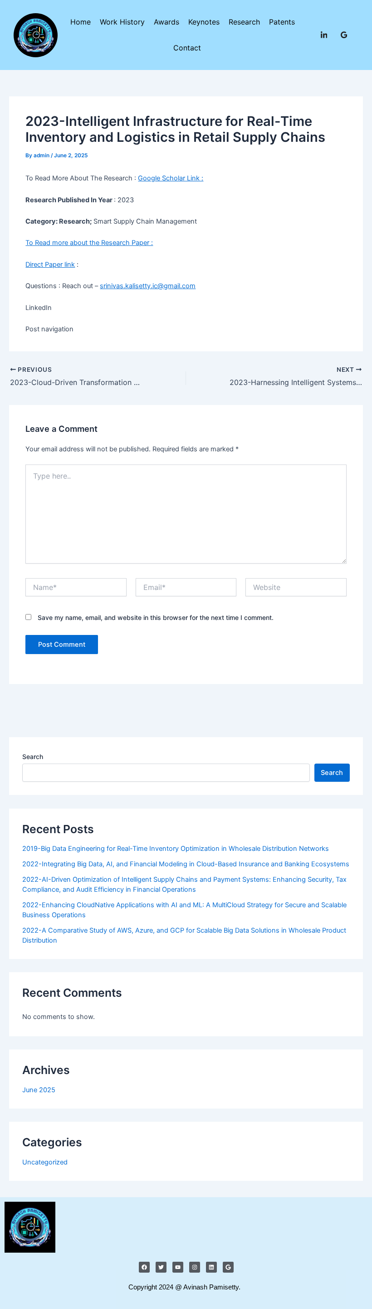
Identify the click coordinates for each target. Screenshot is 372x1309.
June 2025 (38, 1090)
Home (80, 21)
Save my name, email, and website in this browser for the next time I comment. (156, 617)
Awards (166, 21)
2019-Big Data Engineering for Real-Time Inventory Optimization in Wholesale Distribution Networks (175, 848)
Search (32, 756)
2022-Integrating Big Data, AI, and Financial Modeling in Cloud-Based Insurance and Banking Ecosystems (185, 864)
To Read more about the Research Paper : (89, 243)
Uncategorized (45, 1162)
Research (244, 21)
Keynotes (204, 21)
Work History (122, 21)
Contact (187, 47)
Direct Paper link (50, 264)
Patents (282, 21)
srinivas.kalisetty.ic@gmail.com (148, 286)
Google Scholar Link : (170, 178)
